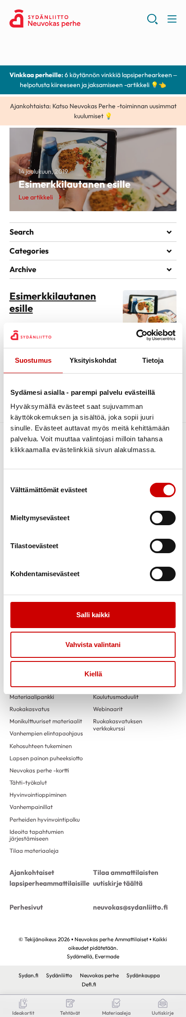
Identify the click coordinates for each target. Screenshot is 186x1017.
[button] (152, 22)
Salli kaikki (93, 615)
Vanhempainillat (31, 806)
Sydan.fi (28, 975)
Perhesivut (26, 907)
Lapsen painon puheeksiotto (46, 758)
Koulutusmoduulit (116, 696)
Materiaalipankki (31, 696)
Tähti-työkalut (28, 782)
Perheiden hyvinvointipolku (44, 819)
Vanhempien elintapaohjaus (46, 733)
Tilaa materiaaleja (34, 850)
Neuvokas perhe (99, 975)
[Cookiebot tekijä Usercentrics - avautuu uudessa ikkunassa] (136, 335)
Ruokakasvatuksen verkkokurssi (117, 724)
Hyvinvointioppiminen (37, 794)
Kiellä (93, 674)
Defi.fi (89, 984)
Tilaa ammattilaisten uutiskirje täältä (125, 878)
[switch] (163, 518)
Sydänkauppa (143, 975)
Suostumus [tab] (33, 360)
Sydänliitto (59, 975)
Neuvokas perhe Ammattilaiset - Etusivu (78, 18)
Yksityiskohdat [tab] (93, 360)
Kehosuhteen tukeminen (40, 745)
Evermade (107, 956)
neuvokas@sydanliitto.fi (130, 907)
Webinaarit (108, 708)
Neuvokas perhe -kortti (39, 770)
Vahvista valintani (93, 644)
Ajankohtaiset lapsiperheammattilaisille (49, 878)
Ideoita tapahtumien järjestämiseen (36, 835)
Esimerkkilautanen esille (74, 184)
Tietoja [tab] (153, 360)
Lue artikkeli (36, 197)
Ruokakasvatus (29, 708)
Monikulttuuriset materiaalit (45, 721)
